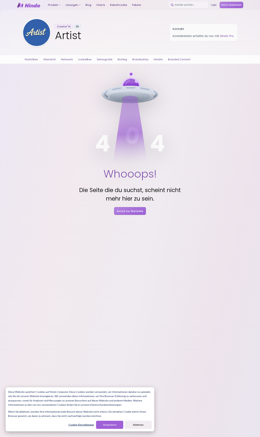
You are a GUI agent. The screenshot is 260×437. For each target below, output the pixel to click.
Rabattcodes (118, 5)
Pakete (136, 5)
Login (214, 4)
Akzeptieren (110, 424)
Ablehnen (138, 424)
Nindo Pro (226, 36)
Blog (88, 5)
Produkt (53, 5)
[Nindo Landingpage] (28, 4)
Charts (100, 5)
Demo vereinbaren (231, 4)
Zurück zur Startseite (130, 211)
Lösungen (72, 5)
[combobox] (188, 5)
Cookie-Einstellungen (81, 424)
